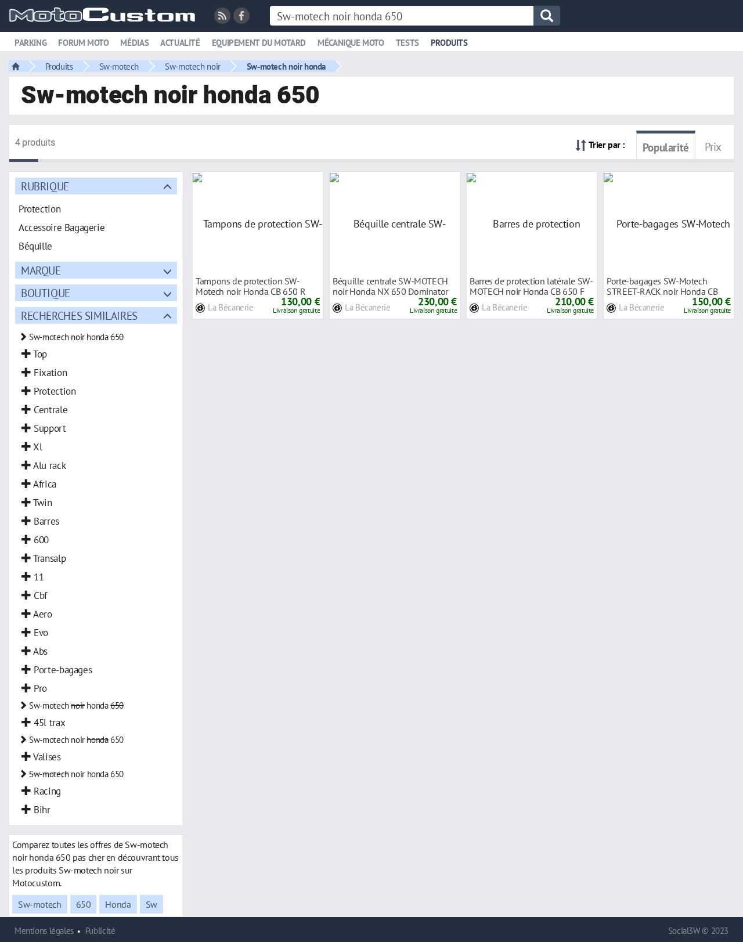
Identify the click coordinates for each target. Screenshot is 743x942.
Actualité (180, 42)
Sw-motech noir (193, 66)
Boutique (45, 293)
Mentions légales (44, 930)
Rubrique (45, 186)
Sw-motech (119, 66)
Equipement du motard (259, 42)
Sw (151, 904)
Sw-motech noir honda (286, 66)
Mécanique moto (351, 42)
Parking (30, 42)
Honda (118, 904)
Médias (134, 42)
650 (83, 904)
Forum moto (83, 42)
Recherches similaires (79, 315)
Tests (407, 42)
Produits (449, 42)
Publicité (100, 930)
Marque (41, 270)
